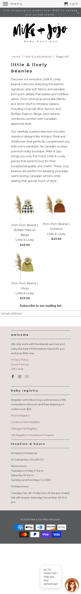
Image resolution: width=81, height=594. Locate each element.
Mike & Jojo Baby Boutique (45, 519)
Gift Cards (17, 368)
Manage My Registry (24, 428)
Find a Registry (20, 415)
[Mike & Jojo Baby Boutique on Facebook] (13, 377)
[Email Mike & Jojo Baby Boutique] (27, 377)
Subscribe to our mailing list (40, 305)
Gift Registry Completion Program (32, 435)
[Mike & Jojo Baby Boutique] (40, 33)
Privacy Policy (20, 359)
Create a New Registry (25, 421)
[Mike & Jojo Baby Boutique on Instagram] (20, 377)
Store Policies (20, 364)
